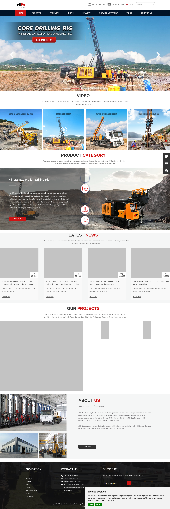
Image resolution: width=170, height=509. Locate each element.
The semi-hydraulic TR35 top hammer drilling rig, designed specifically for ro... (150, 290)
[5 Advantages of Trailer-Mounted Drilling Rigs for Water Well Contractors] (107, 263)
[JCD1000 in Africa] (146, 325)
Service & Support (108, 13)
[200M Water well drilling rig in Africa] (41, 356)
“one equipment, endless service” (91, 406)
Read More (6, 297)
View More (17, 218)
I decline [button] (98, 504)
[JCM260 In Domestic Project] (104, 334)
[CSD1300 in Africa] (104, 325)
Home (20, 13)
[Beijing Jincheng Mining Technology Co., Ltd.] (20, 4)
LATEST (85, 235)
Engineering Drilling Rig (24, 179)
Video (129, 13)
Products (55, 13)
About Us (36, 13)
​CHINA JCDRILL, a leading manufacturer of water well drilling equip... (19, 290)
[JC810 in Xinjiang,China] (146, 334)
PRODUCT (85, 155)
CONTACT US (69, 469)
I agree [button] (91, 504)
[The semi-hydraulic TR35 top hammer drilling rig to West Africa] (150, 263)
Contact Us (146, 13)
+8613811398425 (76, 481)
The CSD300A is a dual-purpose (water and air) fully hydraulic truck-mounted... (62, 290)
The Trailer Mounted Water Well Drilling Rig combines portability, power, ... (105, 290)
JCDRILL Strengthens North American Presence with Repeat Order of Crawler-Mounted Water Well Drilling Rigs (17, 284)
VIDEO (85, 95)
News (71, 13)
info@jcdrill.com (118, 4)
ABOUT (90, 400)
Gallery (86, 13)
